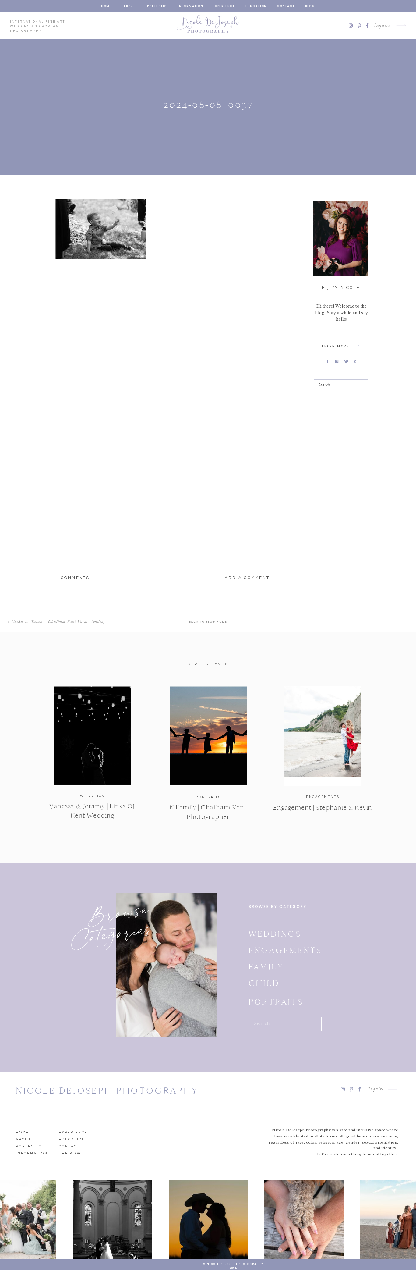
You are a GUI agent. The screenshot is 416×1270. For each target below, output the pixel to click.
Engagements (323, 797)
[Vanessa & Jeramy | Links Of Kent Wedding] (92, 736)
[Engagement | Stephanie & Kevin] (322, 736)
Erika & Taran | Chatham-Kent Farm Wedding (58, 621)
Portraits (208, 797)
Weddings (92, 796)
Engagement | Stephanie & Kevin (322, 808)
